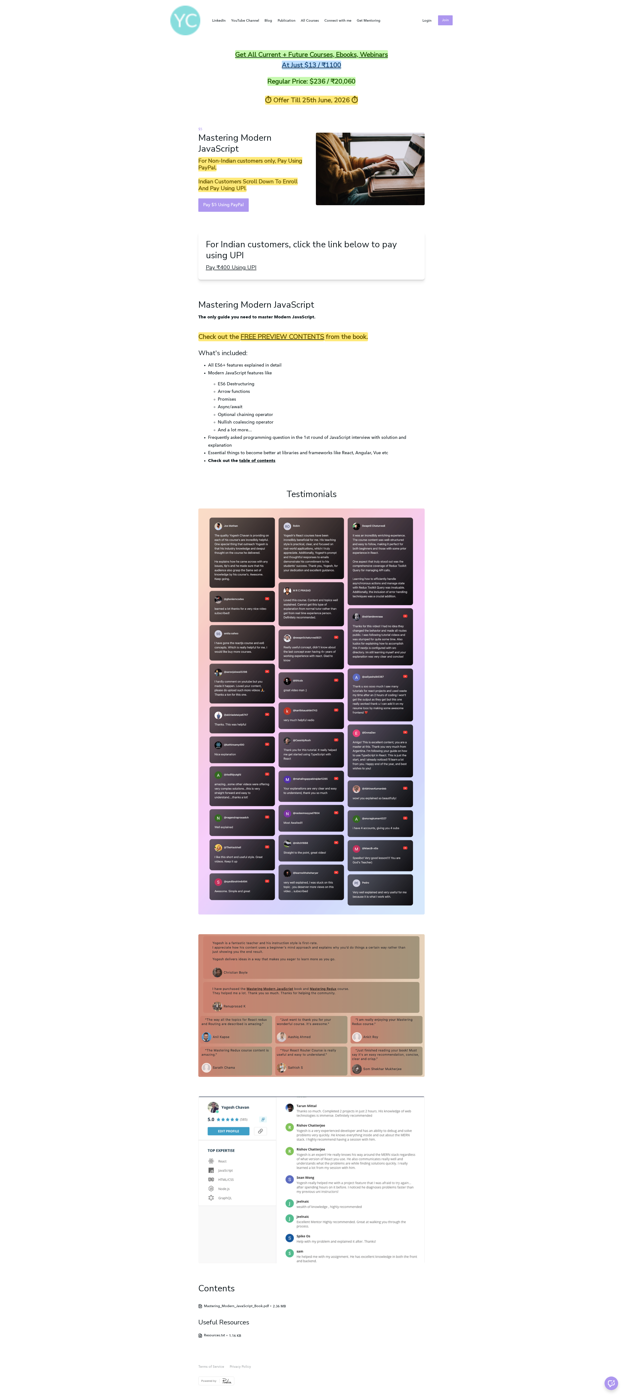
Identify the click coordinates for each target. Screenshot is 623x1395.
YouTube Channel (245, 20)
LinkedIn (219, 20)
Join (445, 20)
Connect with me (337, 20)
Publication (286, 20)
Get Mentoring (368, 20)
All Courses (310, 20)
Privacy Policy (240, 1366)
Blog (268, 20)
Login (426, 20)
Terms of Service (211, 1366)
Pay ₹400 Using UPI (231, 267)
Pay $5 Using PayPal (223, 205)
